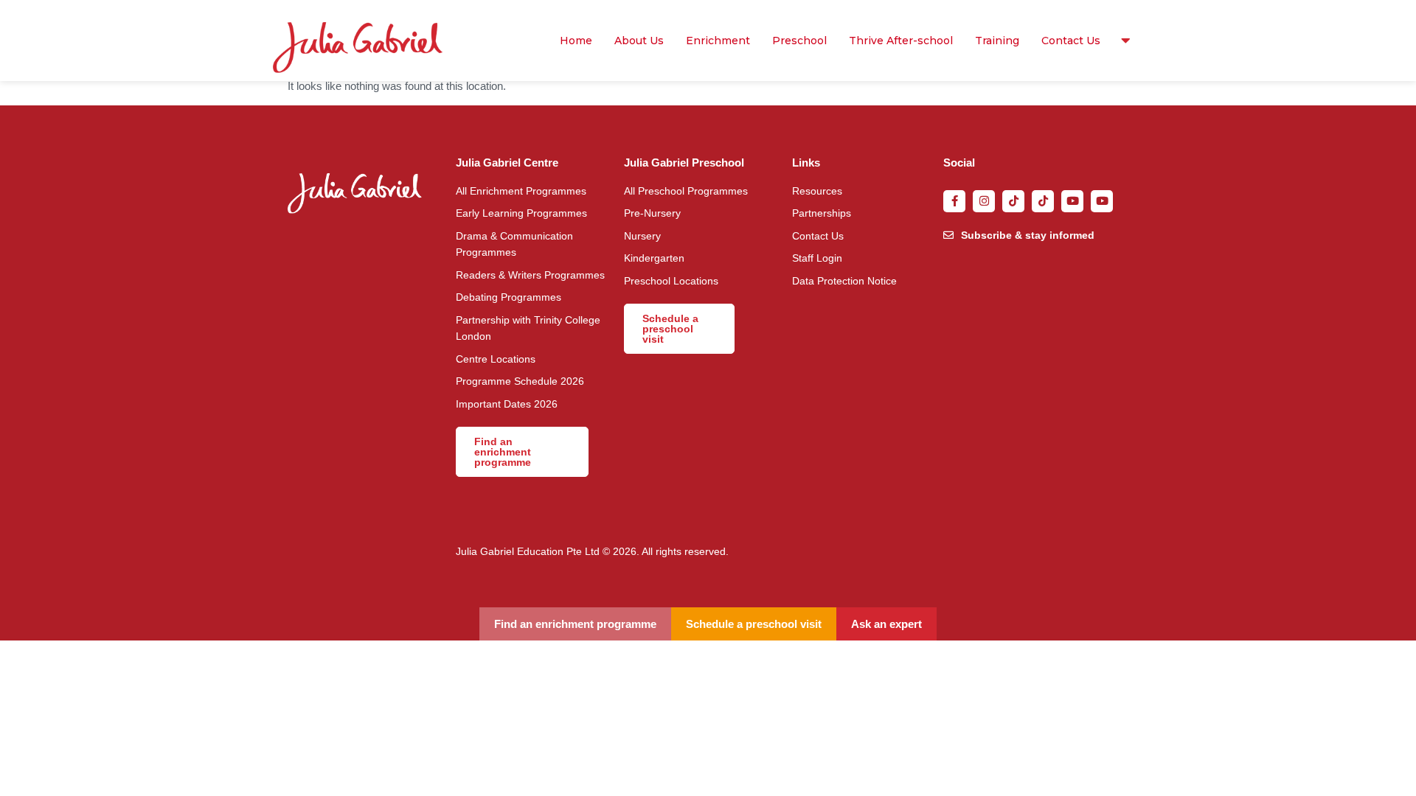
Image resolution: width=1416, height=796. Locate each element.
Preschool (799, 40)
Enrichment (718, 40)
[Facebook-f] (954, 201)
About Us (639, 40)
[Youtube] (1072, 201)
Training (997, 40)
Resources (1122, 40)
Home (576, 40)
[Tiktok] (1013, 201)
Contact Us (1070, 40)
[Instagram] (984, 201)
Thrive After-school (901, 40)
